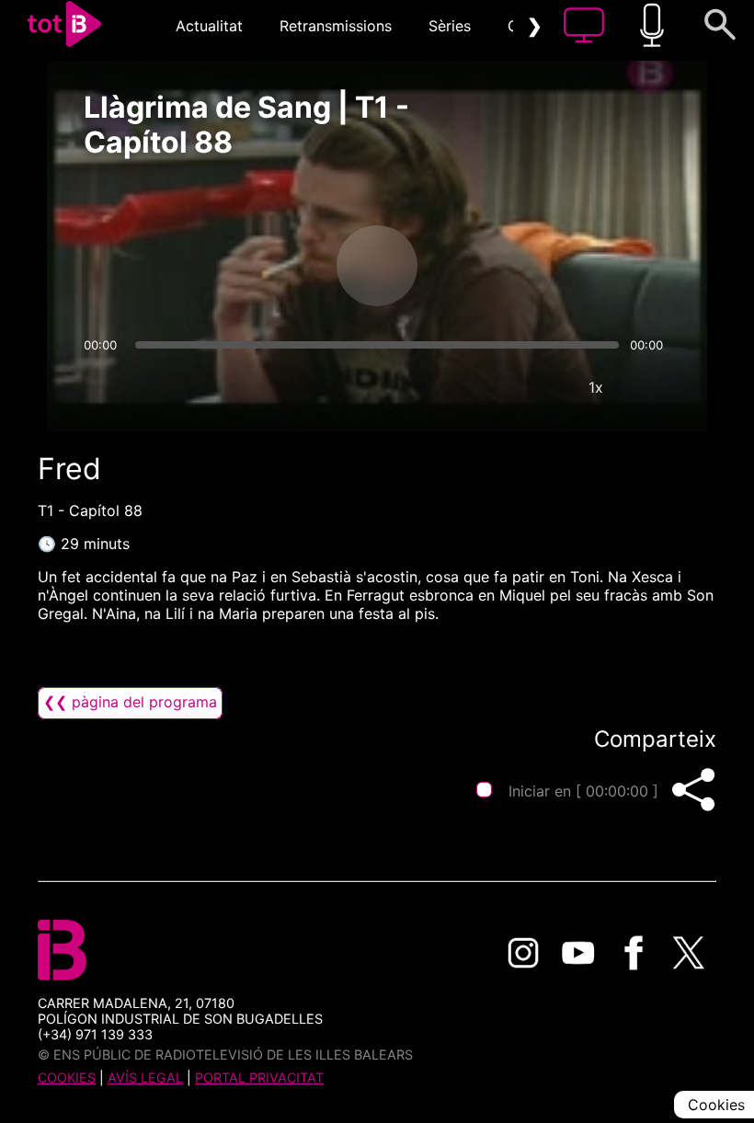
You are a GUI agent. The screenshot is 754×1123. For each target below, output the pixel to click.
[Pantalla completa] (651, 387)
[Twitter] (688, 952)
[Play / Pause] (377, 265)
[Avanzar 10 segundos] (473, 265)
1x (595, 387)
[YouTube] (578, 952)
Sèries (449, 26)
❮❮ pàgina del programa (130, 702)
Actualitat (209, 26)
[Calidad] (540, 387)
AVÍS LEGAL (145, 1077)
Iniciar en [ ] (583, 791)
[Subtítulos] (485, 387)
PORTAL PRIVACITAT (259, 1077)
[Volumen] (103, 387)
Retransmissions (336, 26)
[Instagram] (523, 952)
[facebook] (633, 952)
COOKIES (67, 1077)
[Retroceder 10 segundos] (280, 265)
